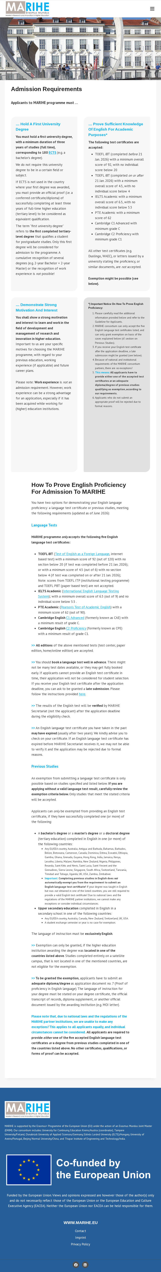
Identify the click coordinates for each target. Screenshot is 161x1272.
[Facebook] (75, 1264)
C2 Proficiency (76, 628)
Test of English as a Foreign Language (82, 554)
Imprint (80, 1237)
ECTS (52, 152)
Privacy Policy (80, 1244)
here (82, 694)
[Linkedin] (85, 1264)
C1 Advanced (75, 618)
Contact (80, 1231)
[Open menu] (152, 8)
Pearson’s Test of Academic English (86, 607)
